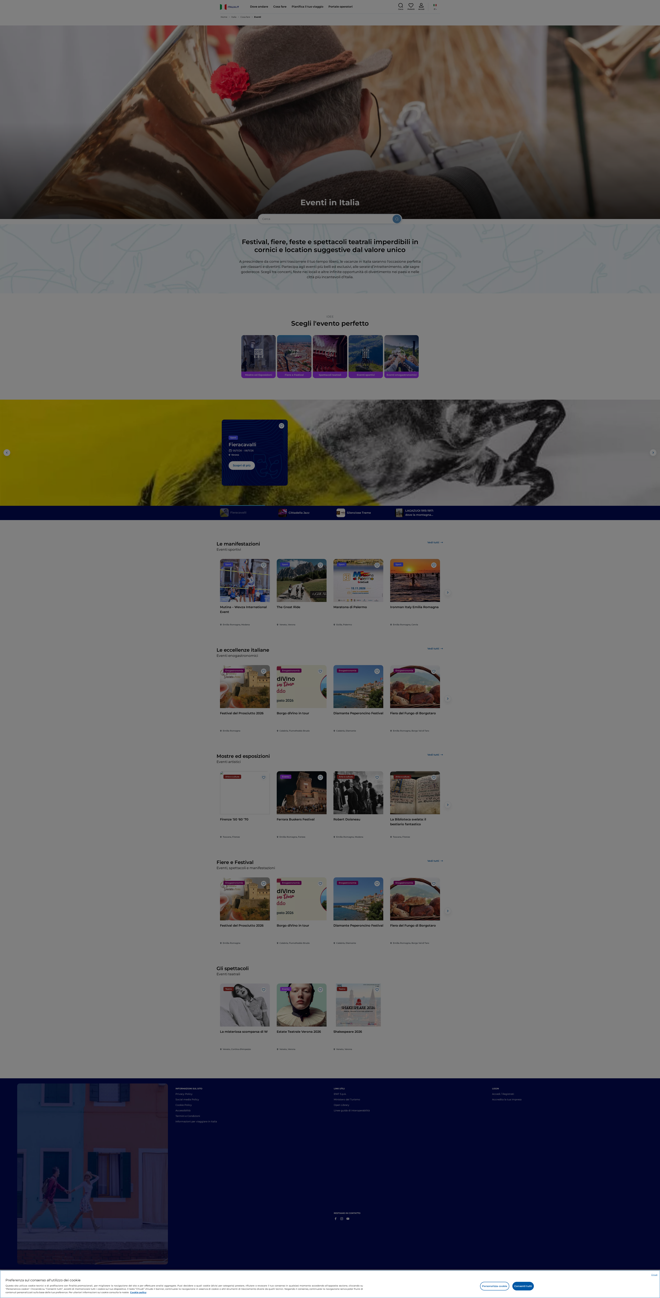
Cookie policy (138, 1292)
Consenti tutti (523, 1286)
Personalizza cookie (494, 1286)
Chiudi (654, 1275)
